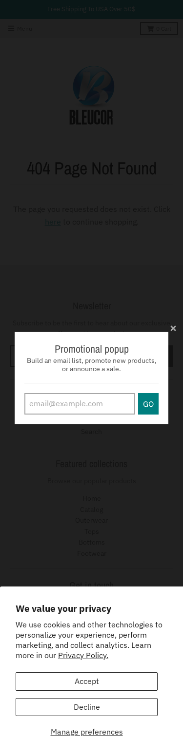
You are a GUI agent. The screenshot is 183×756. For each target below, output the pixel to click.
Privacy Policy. (83, 655)
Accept (87, 681)
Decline (87, 707)
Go (148, 404)
